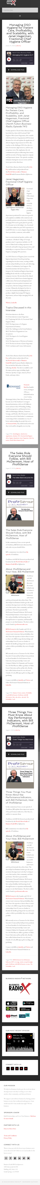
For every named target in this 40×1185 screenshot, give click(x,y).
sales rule (24, 697)
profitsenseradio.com (21, 624)
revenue (28, 964)
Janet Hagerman (24, 438)
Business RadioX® (11, 564)
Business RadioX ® (20, 3)
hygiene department (14, 438)
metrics (7, 440)
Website (8, 303)
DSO (19, 436)
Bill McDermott (10, 629)
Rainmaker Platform (30, 1181)
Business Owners (17, 693)
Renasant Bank (12, 424)
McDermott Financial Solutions (15, 632)
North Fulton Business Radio (17, 440)
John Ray (31, 438)
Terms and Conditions (10, 1136)
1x (17, 60)
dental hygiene (16, 434)
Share (31, 63)
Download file (17, 70)
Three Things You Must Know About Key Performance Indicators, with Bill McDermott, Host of (20, 719)
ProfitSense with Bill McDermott (17, 964)
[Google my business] (15, 1158)
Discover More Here (10, 1129)
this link (14, 368)
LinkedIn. (8, 685)
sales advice (18, 697)
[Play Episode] (9, 59)
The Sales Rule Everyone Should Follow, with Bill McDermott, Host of (20, 458)
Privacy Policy (8, 1138)
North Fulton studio (14, 172)
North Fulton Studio (22, 562)
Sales (13, 697)
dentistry (15, 436)
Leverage (17, 962)
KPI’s (12, 962)
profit (7, 964)
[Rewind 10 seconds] (14, 60)
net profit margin (28, 962)
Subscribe (24, 63)
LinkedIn (14, 303)
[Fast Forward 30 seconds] (21, 60)
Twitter (28, 680)
